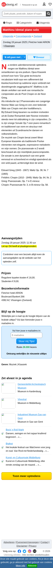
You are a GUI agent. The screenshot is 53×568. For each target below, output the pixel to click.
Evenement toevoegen (27, 542)
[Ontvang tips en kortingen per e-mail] (34, 551)
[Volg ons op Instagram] (29, 551)
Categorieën (25, 23)
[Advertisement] (26, 213)
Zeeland (38, 36)
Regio (8, 23)
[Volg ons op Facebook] (19, 551)
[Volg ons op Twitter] (24, 551)
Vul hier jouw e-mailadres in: (26, 330)
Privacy (32, 546)
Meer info (20, 565)
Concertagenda (23, 36)
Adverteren (9, 542)
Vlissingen (9, 46)
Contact (44, 542)
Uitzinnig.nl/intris (12, 555)
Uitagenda (44, 23)
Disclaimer (22, 546)
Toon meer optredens (26, 475)
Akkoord (32, 565)
